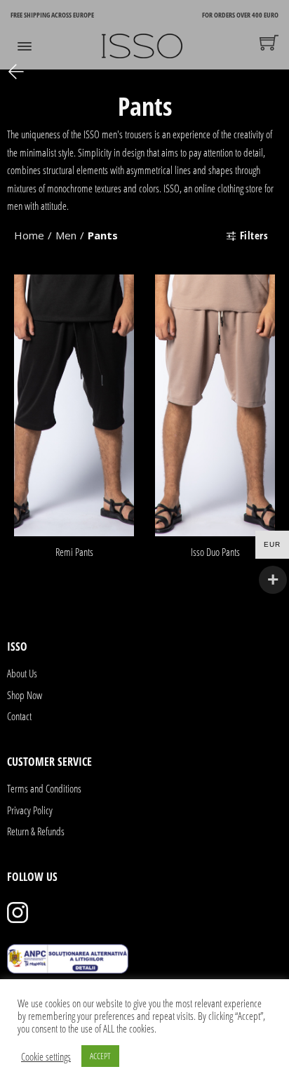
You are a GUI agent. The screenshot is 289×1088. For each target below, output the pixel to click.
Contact (19, 716)
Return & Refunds (36, 831)
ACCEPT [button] (100, 1055)
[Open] (25, 46)
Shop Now (24, 695)
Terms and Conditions (44, 788)
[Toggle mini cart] (269, 42)
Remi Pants (74, 552)
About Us (22, 673)
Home (29, 235)
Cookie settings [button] (46, 1056)
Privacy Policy (30, 810)
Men (65, 235)
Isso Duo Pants (215, 552)
